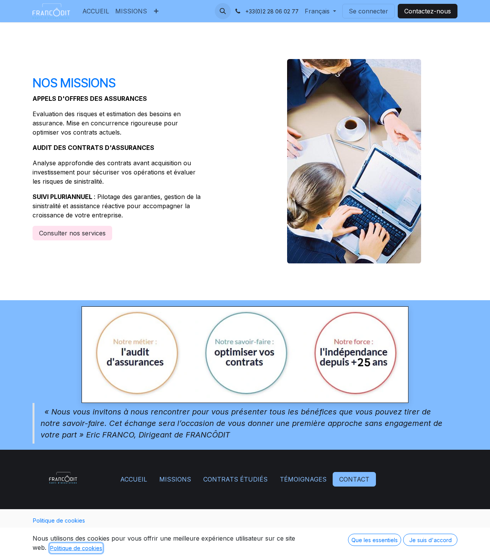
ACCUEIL (133, 479)
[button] (223, 11)
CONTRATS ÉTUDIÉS (235, 479)
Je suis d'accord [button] (430, 540)
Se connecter (368, 11)
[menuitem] (95, 11)
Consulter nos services (72, 233)
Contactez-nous (427, 11)
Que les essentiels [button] (374, 540)
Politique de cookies (59, 520)
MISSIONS (175, 479)
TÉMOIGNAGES (303, 479)
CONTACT (354, 479)
